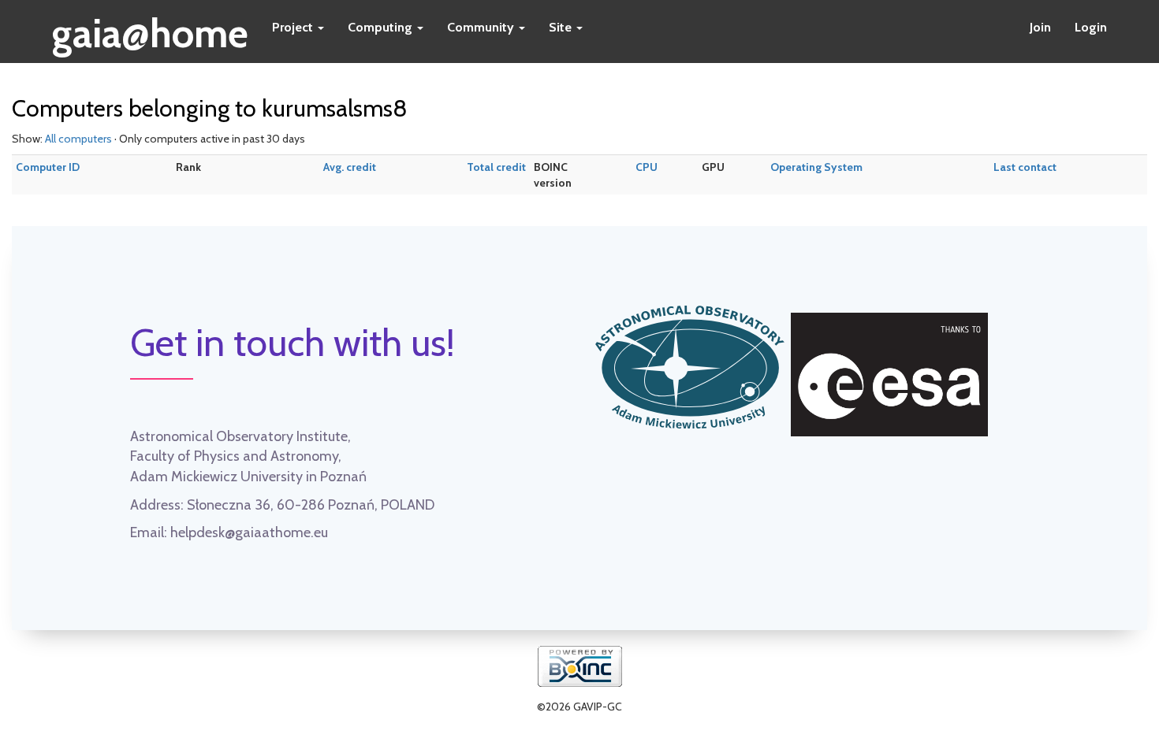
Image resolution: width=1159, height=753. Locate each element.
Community (482, 27)
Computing (382, 27)
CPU (646, 167)
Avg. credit (349, 167)
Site (562, 27)
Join (1040, 27)
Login (1091, 27)
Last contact (1025, 167)
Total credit (496, 167)
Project (294, 27)
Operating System (816, 167)
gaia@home (150, 28)
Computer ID (48, 167)
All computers (78, 139)
